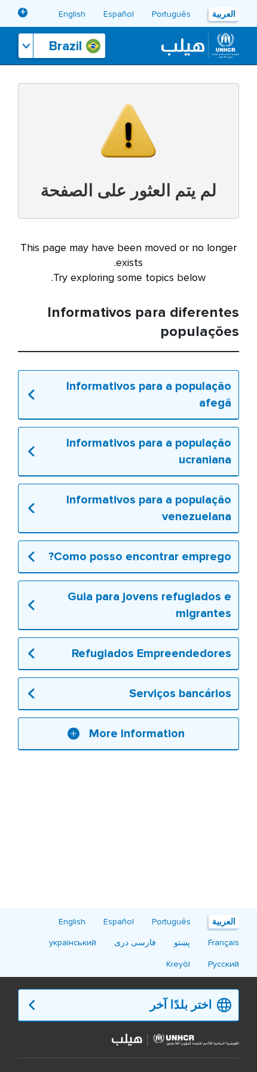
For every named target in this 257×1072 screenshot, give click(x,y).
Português (171, 14)
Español (118, 14)
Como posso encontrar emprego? (139, 556)
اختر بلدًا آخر (181, 1005)
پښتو (182, 942)
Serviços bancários (180, 693)
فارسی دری (135, 35)
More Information (137, 733)
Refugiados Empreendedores (151, 653)
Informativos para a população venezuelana (148, 508)
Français (223, 942)
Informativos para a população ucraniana (148, 451)
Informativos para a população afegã (148, 394)
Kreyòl (178, 964)
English (72, 14)
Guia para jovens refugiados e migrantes (149, 605)
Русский (223, 964)
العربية (223, 14)
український (72, 942)
